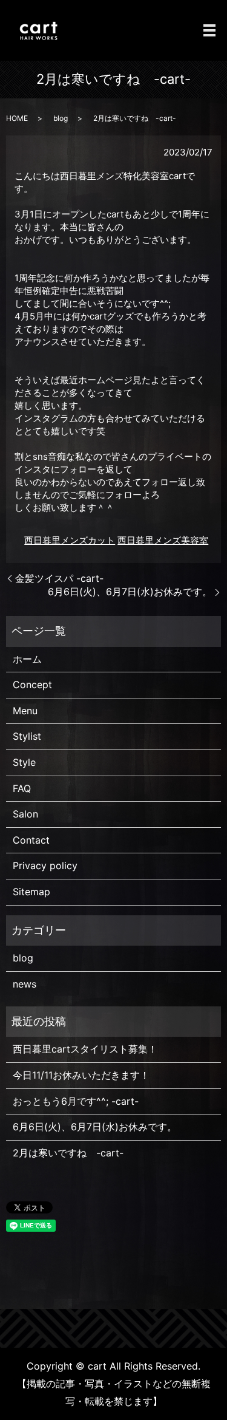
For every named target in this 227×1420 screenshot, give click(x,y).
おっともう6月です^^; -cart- (76, 1101)
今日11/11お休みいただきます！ (81, 1075)
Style (24, 762)
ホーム (27, 659)
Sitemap (31, 892)
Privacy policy (45, 865)
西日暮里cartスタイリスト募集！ (85, 1049)
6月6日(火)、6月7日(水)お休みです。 (130, 591)
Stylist (27, 736)
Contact (31, 840)
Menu (25, 711)
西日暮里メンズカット (69, 540)
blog (60, 118)
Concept (32, 684)
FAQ (22, 788)
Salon (25, 814)
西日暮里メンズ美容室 (162, 540)
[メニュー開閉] (209, 30)
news (24, 984)
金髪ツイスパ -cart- (59, 578)
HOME (17, 118)
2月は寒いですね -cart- (68, 1153)
